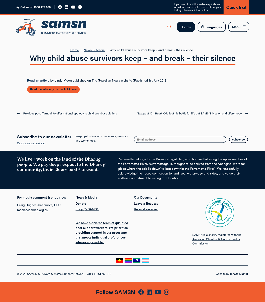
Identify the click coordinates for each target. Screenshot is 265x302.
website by (232, 274)
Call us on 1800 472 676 (35, 7)
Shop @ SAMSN (87, 209)
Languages (214, 27)
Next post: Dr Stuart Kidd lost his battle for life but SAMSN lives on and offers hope (189, 113)
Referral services (146, 209)
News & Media (94, 50)
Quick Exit (236, 7)
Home (74, 50)
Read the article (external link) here (53, 89)
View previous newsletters (31, 143)
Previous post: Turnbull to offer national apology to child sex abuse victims (70, 113)
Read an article (38, 80)
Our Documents (145, 197)
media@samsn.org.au (32, 209)
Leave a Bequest (146, 203)
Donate (185, 27)
